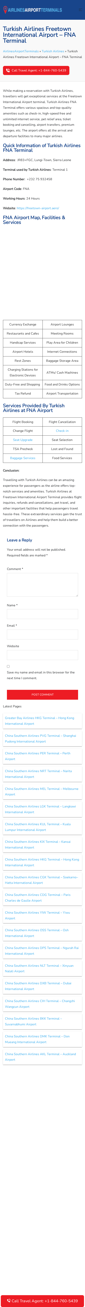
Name (12, 605)
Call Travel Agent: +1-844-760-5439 (39, 70)
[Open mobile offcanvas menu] (80, 10)
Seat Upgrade (23, 440)
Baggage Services (22, 458)
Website (13, 646)
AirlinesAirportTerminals (21, 51)
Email (12, 625)
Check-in (62, 431)
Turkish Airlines (53, 51)
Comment (15, 569)
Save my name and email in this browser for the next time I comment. (41, 675)
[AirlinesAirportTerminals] (32, 10)
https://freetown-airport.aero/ (38, 208)
